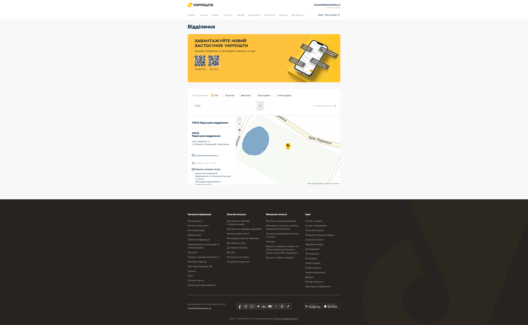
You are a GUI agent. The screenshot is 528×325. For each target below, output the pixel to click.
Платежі (270, 241)
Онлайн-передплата (316, 225)
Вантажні (246, 95)
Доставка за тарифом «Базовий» (244, 229)
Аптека (203, 15)
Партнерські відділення (318, 286)
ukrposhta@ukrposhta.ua (207, 155)
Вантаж (231, 252)
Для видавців (312, 249)
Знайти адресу (313, 267)
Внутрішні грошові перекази (281, 221)
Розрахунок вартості (238, 261)
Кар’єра (283, 15)
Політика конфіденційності (285, 318)
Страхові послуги (314, 239)
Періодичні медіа (314, 244)
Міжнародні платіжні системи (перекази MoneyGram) (282, 227)
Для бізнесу (298, 15)
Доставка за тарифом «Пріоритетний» (238, 223)
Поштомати (264, 95)
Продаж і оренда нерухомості (204, 257)
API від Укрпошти (314, 282)
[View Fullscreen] (239, 130)
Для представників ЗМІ (200, 266)
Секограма (311, 258)
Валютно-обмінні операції (280, 257)
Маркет (192, 15)
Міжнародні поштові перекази (243, 238)
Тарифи (241, 15)
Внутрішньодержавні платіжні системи (282, 235)
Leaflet (312, 183)
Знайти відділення (315, 272)
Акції (190, 275)
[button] (288, 146)
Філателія (270, 15)
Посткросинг (312, 253)
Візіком (336, 183)
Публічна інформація (199, 239)
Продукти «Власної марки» (320, 235)
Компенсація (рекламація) (201, 285)
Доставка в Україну (237, 247)
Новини (192, 271)
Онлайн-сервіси (314, 221)
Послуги (228, 15)
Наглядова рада (196, 230)
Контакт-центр (196, 280)
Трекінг (215, 15)
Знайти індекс (313, 263)
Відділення (255, 15)
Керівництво (194, 235)
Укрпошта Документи (238, 233)
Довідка (309, 277)
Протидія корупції (197, 261)
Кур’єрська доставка (238, 257)
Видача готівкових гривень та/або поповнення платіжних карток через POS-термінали (282, 249)
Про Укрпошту (195, 221)
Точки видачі (284, 95)
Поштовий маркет (314, 230)
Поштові (229, 95)
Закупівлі (193, 252)
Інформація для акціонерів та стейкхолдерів (203, 246)
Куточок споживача (198, 225)
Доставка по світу (236, 243)
